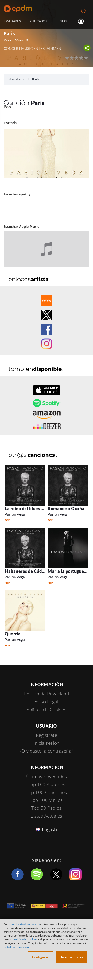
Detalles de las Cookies (17, 947)
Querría (13, 633)
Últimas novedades (46, 777)
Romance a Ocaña (66, 508)
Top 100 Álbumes (46, 784)
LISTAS (62, 21)
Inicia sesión (83, 21)
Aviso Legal (46, 702)
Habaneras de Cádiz (25, 571)
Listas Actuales (46, 816)
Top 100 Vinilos (46, 800)
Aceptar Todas (72, 957)
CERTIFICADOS (36, 21)
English (49, 829)
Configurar (40, 957)
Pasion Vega (13, 40)
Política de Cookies (47, 709)
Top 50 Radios (46, 808)
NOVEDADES (11, 21)
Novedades (16, 79)
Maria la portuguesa (68, 571)
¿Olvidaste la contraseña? (46, 751)
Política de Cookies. (26, 939)
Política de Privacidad (46, 694)
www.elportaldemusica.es (23, 924)
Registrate (46, 735)
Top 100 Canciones (46, 792)
